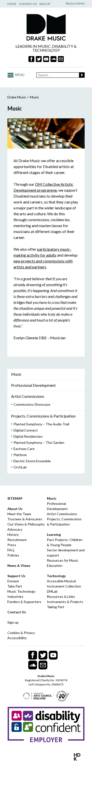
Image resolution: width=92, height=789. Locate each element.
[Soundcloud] (53, 59)
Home (11, 4)
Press (11, 545)
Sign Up (44, 4)
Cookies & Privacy (21, 633)
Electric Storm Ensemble (32, 461)
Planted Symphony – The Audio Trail (41, 424)
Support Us (16, 576)
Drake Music (46, 27)
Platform (20, 455)
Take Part (14, 586)
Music (16, 374)
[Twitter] (39, 59)
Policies (13, 555)
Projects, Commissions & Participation (43, 416)
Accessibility (17, 638)
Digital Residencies (28, 436)
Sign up (13, 622)
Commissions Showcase (31, 404)
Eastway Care (24, 449)
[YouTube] (46, 59)
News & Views (18, 565)
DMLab (52, 591)
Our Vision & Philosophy (26, 524)
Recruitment (17, 540)
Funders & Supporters (24, 602)
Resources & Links (61, 596)
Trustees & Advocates (24, 519)
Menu (19, 75)
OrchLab (20, 467)
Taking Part (55, 607)
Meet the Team (19, 514)
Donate (13, 581)
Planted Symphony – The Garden (38, 442)
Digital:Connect (25, 430)
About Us (15, 509)
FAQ (10, 550)
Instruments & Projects (65, 602)
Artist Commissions (27, 396)
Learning (54, 534)
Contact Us (28, 4)
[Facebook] (31, 59)
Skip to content (75, 3)
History (13, 534)
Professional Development (33, 385)
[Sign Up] (61, 59)
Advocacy (14, 529)
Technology (56, 576)
